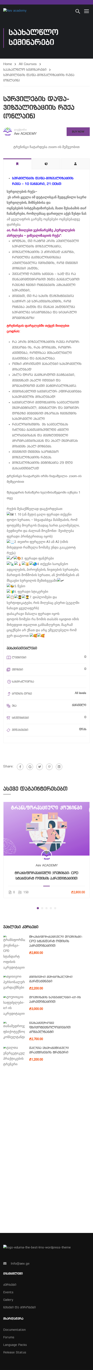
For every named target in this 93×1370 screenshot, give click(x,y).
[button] (38, 908)
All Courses (28, 64)
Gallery (8, 1300)
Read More (46, 828)
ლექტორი (20, 129)
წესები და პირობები (19, 1307)
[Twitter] (39, 767)
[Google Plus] (30, 767)
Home (7, 64)
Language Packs (15, 1345)
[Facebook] (20, 767)
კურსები (9, 1285)
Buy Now (78, 131)
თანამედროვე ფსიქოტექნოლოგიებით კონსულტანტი (50, 1027)
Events (8, 1292)
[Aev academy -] (17, 11)
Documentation (14, 1330)
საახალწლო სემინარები (24, 70)
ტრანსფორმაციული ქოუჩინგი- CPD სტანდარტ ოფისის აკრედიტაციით (46, 876)
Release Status (14, 1352)
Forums (8, 1337)
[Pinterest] (49, 767)
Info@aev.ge (20, 1263)
